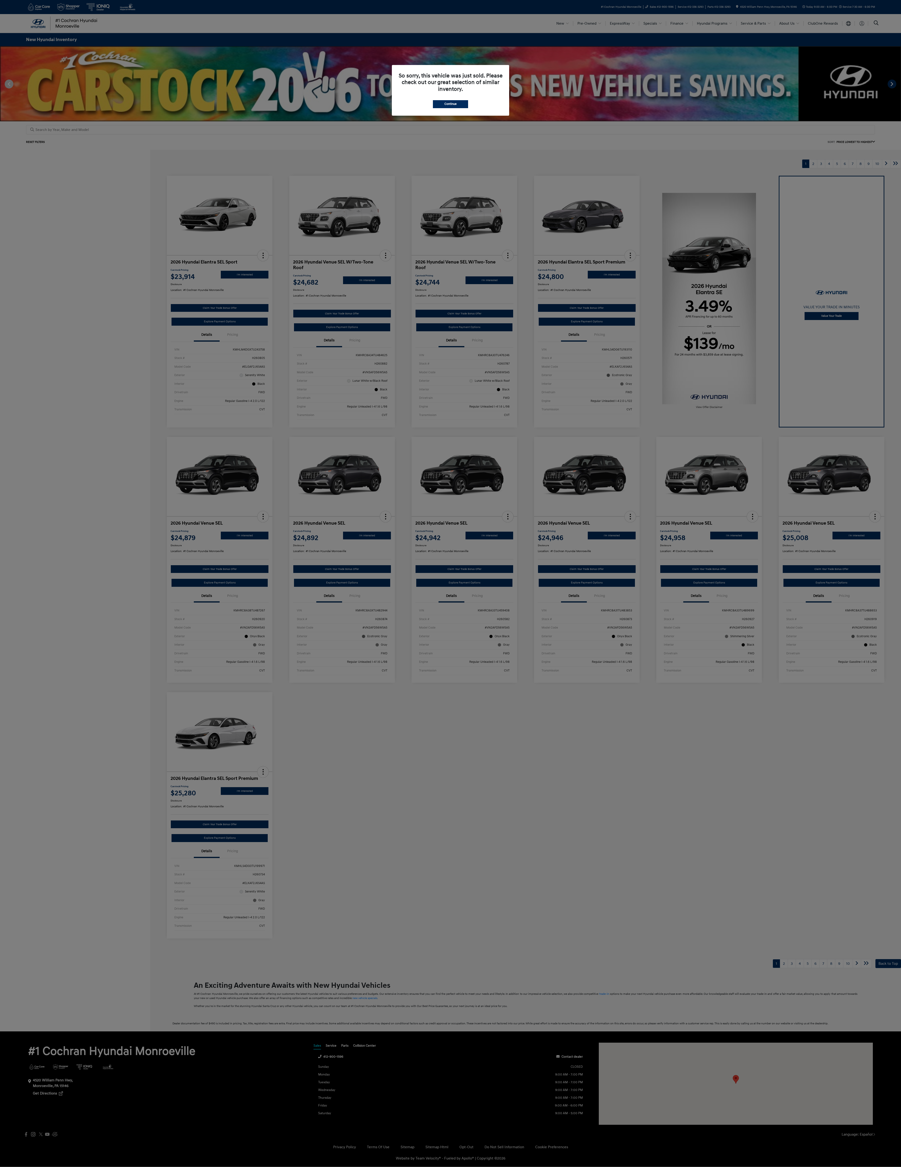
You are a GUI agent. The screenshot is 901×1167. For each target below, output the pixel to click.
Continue (450, 104)
